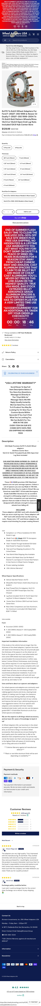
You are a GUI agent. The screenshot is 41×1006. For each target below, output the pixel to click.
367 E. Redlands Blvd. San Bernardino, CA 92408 (20, 927)
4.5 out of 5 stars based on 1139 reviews (20, 992)
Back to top (20, 906)
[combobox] (20, 40)
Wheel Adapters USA (12, 976)
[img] (6, 846)
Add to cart (27, 212)
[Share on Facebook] (13, 366)
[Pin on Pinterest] (18, 366)
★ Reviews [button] (39, 505)
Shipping (4, 132)
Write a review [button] (20, 833)
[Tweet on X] (9, 366)
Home (3, 63)
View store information (12, 340)
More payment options (20, 223)
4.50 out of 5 (25, 813)
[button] (34, 34)
